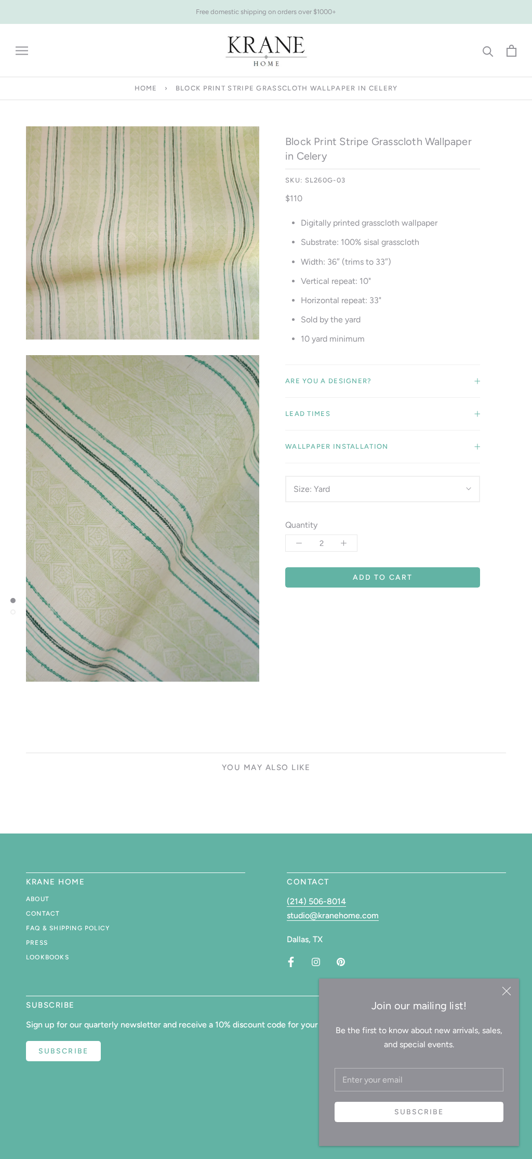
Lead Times (307, 414)
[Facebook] (291, 962)
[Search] (488, 50)
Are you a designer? (328, 381)
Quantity (301, 525)
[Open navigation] (22, 50)
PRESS (37, 942)
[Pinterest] (341, 962)
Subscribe (419, 1112)
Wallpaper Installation (337, 446)
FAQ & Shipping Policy (68, 928)
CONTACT (43, 913)
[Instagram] (316, 962)
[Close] (506, 991)
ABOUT (37, 899)
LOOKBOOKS (47, 957)
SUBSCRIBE (63, 1051)
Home (146, 88)
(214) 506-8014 (316, 901)
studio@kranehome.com (333, 915)
